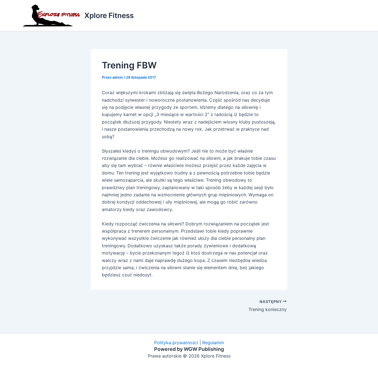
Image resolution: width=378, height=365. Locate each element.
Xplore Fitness (109, 15)
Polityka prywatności (176, 342)
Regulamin (213, 342)
